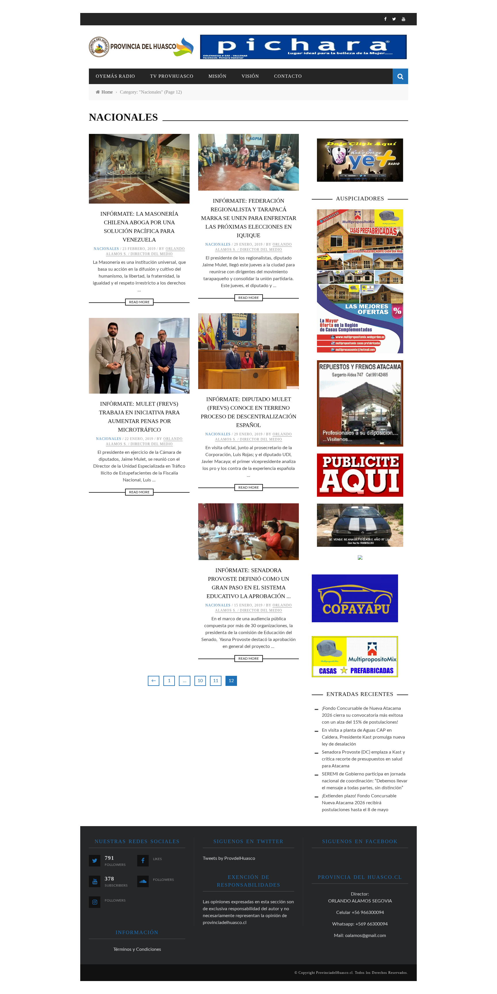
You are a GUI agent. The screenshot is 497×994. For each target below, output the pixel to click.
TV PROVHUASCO (107, 62)
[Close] (89, 21)
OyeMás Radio (106, 50)
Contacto (101, 98)
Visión (96, 86)
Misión (218, 76)
